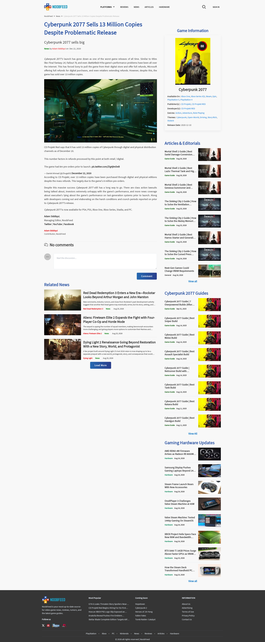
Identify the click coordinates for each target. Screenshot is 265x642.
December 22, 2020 (81, 173)
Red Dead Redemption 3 (93, 308)
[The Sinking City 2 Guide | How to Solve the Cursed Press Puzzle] (209, 260)
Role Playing (198, 112)
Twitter (47, 224)
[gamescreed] (56, 625)
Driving (203, 117)
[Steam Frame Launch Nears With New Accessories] (209, 493)
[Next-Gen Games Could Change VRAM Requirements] (209, 276)
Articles (149, 7)
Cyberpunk (181, 117)
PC (113, 633)
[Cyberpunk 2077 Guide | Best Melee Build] (209, 343)
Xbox (104, 633)
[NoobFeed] (56, 6)
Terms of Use (188, 611)
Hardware (164, 7)
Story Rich (212, 117)
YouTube (57, 224)
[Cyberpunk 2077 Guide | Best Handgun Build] (209, 426)
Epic (214, 96)
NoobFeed (48, 16)
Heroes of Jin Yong (144, 611)
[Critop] (64, 625)
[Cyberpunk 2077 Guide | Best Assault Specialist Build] (209, 360)
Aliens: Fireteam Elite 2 (92, 333)
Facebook (69, 224)
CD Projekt (186, 104)
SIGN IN (216, 7)
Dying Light (87, 358)
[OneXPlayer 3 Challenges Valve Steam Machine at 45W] (209, 509)
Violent (170, 120)
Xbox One (185, 96)
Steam (209, 96)
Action (178, 112)
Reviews (124, 7)
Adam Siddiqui (59, 48)
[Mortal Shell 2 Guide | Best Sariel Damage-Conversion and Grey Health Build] (209, 160)
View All (192, 433)
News (136, 7)
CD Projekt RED (199, 104)
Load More (101, 365)
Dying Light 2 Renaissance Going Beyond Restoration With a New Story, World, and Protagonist (119, 344)
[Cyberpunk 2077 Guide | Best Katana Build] (209, 410)
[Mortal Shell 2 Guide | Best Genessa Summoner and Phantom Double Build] (209, 193)
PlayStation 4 (186, 99)
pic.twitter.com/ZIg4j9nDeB (106, 166)
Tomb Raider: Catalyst (145, 619)
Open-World (193, 117)
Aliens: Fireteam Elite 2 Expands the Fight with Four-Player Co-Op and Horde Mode (119, 319)
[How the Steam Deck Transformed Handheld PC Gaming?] (209, 576)
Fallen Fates (140, 615)
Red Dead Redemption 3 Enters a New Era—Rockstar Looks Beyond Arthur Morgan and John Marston (119, 295)
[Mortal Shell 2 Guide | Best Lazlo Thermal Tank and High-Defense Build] (209, 176)
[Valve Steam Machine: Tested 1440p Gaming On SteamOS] (209, 526)
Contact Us (187, 619)
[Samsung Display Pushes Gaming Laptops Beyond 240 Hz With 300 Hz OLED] (209, 476)
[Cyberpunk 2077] (192, 83)
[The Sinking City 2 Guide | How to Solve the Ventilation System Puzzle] (209, 210)
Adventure (187, 112)
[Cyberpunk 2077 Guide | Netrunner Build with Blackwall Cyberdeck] (209, 376)
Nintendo (124, 633)
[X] (43, 625)
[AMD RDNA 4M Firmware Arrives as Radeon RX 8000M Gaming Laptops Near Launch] (209, 459)
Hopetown (140, 604)
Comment (146, 276)
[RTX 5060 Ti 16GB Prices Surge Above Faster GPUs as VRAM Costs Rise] (209, 559)
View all (192, 281)
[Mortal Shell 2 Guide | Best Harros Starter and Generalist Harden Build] (209, 243)
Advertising (187, 607)
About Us (186, 604)
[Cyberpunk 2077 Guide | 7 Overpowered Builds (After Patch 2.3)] (209, 310)
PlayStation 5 (173, 99)
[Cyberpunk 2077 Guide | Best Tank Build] (209, 393)
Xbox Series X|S (198, 96)
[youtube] (48, 625)
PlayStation (91, 633)
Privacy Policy (188, 615)
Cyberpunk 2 (141, 607)
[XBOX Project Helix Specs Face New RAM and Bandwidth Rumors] (209, 542)
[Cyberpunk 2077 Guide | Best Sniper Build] (209, 326)
